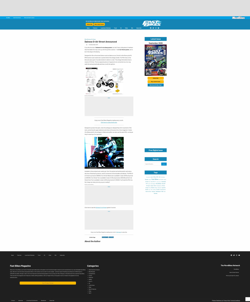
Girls (162, 179)
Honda (146, 181)
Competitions (92, 273)
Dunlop (150, 179)
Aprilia (152, 177)
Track (151, 189)
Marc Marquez (153, 183)
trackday (154, 189)
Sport (90, 293)
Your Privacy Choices (47, 283)
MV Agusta (148, 185)
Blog (154, 177)
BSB (159, 177)
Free (160, 179)
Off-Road (163, 185)
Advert (109, 97)
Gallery (90, 279)
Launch (149, 183)
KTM (147, 183)
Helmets (164, 179)
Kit (92, 39)
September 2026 (156, 43)
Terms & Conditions (235, 300)
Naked (152, 185)
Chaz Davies (163, 177)
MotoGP (163, 183)
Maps (90, 287)
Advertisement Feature (94, 269)
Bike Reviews (88, 39)
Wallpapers (158, 191)
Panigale (147, 187)
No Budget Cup (159, 185)
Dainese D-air (105, 237)
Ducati (146, 179)
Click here (118, 232)
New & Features (92, 289)
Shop (90, 291)
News (94, 39)
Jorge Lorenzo (158, 181)
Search (164, 164)
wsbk (164, 191)
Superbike (163, 187)
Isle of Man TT (153, 181)
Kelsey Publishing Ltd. (218, 300)
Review (156, 187)
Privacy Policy (227, 300)
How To (90, 281)
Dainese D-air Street (101, 207)
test (149, 189)
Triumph (158, 189)
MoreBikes (158, 183)
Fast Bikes (111, 237)
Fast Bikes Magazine (20, 265)
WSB (162, 191)
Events (90, 275)
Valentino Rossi (148, 191)
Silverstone (159, 187)
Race (150, 187)
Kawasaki (163, 181)
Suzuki (146, 189)
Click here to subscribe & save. (109, 122)
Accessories (148, 177)
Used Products (163, 189)
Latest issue (92, 285)
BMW (157, 177)
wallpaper (153, 191)
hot (149, 181)
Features (91, 277)
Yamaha (155, 193)
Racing (152, 187)
